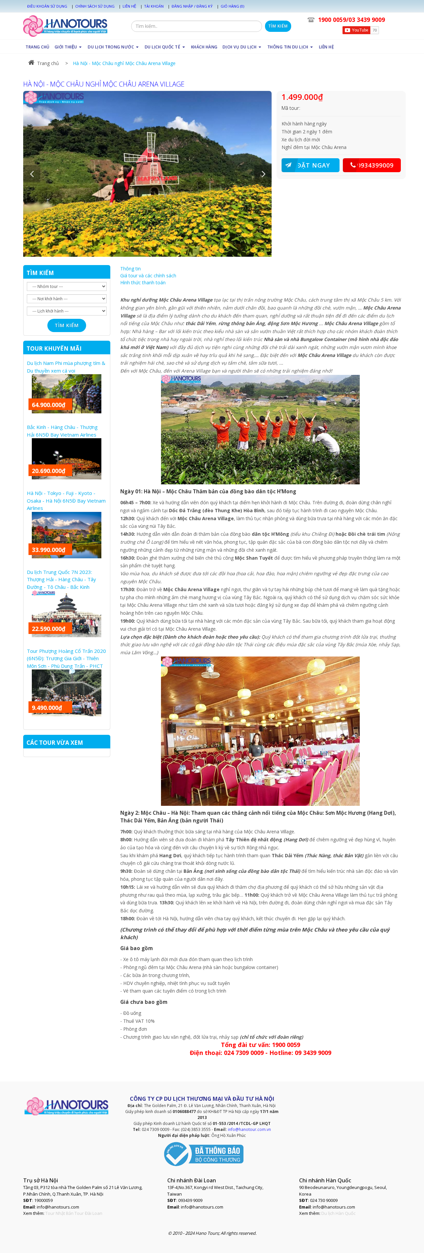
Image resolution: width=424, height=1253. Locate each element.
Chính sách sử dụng (95, 6)
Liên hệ (129, 6)
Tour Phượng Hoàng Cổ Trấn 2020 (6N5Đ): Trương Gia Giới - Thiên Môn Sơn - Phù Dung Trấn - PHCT (66, 658)
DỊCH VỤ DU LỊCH (240, 47)
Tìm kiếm (278, 26)
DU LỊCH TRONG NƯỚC (111, 47)
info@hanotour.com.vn (249, 1129)
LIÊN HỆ (326, 47)
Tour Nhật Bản (59, 1213)
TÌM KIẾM (40, 273)
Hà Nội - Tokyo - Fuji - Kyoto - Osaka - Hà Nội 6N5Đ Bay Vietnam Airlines (66, 500)
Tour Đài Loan (88, 1213)
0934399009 (375, 165)
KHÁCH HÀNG (204, 47)
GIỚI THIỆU (67, 47)
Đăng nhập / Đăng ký (192, 6)
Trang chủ (48, 63)
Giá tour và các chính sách (148, 275)
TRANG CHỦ (38, 47)
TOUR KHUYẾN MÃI (53, 348)
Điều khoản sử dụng (47, 6)
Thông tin (130, 268)
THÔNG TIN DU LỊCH (288, 47)
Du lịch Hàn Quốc (338, 1213)
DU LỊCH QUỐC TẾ (163, 47)
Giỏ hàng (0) (232, 6)
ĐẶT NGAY (313, 165)
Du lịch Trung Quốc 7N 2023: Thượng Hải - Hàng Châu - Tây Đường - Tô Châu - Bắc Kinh (61, 579)
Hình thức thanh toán (143, 282)
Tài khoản (154, 6)
